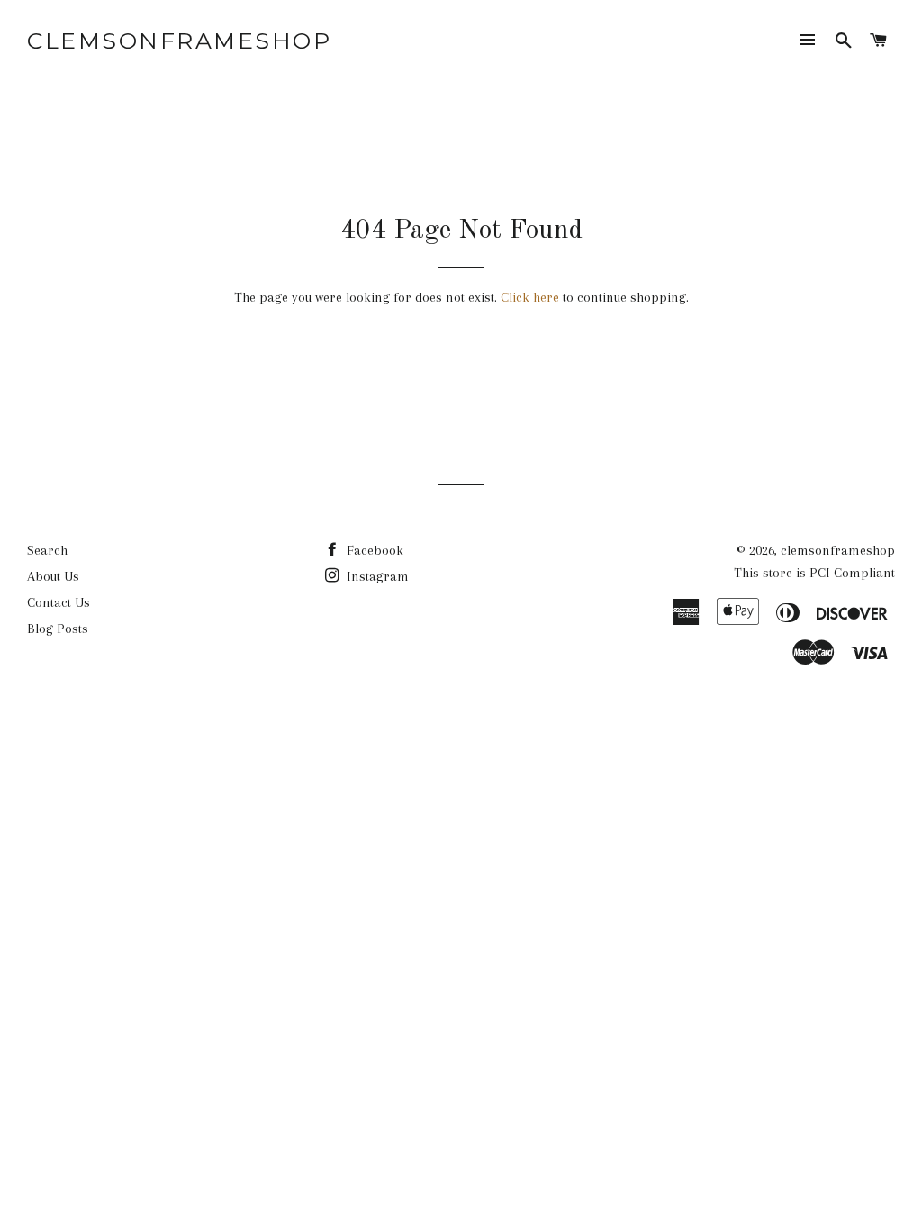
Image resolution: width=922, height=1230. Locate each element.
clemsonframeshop (179, 40)
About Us (53, 576)
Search (47, 550)
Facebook (373, 550)
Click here (530, 297)
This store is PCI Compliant (814, 573)
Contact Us (58, 602)
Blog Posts (57, 628)
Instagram (376, 576)
